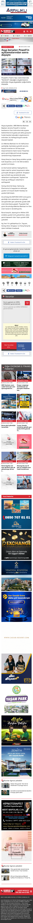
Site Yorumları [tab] (9, 345)
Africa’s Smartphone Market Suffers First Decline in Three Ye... (20, 877)
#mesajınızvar (10, 235)
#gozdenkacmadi (23, 235)
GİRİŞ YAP (27, 303)
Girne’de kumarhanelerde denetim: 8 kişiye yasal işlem (21, 792)
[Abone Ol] (23, 117)
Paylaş (19, 106)
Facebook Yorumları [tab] (21, 345)
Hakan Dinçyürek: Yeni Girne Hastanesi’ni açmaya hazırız (19, 784)
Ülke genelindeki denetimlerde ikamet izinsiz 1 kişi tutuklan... (19, 870)
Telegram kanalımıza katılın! (17, 256)
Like (12, 106)
